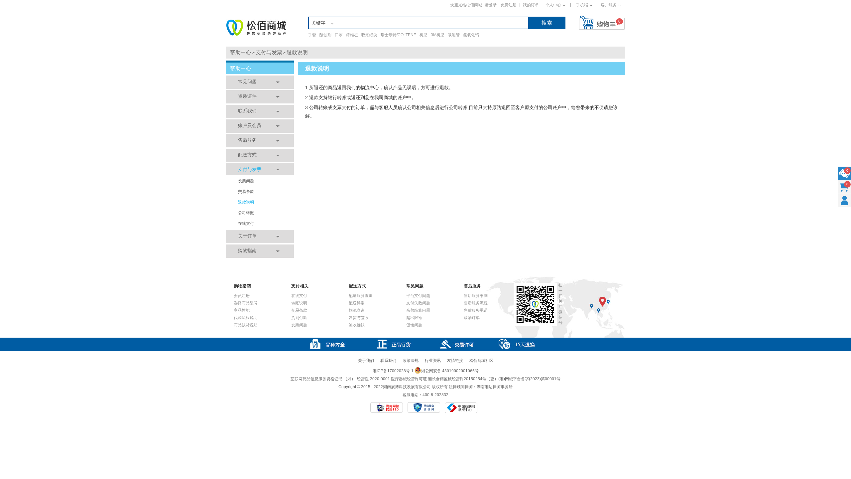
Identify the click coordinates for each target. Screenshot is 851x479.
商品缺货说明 (246, 325)
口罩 (339, 35)
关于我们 (366, 360)
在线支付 (246, 223)
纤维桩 (352, 35)
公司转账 (246, 213)
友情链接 (455, 360)
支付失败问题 (418, 303)
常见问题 (247, 81)
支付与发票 (269, 52)
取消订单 (472, 317)
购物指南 (247, 250)
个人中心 (553, 5)
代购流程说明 (246, 317)
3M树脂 (437, 35)
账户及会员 (249, 125)
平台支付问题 (418, 295)
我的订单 (531, 5)
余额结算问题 (418, 310)
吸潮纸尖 (369, 35)
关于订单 (247, 236)
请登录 (491, 5)
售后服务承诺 (476, 310)
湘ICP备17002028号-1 (393, 371)
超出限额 (414, 317)
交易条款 (246, 191)
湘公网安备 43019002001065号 (450, 371)
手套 (312, 35)
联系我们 (247, 110)
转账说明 (299, 303)
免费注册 (509, 5)
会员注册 (242, 295)
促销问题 (414, 325)
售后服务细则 (476, 295)
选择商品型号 (246, 303)
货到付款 (299, 317)
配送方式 (247, 154)
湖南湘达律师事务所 (495, 387)
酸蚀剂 (325, 35)
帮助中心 (240, 52)
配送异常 (357, 303)
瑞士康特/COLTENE (398, 35)
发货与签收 (359, 317)
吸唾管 (454, 35)
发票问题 (246, 181)
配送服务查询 (361, 295)
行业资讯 (433, 360)
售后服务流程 (476, 303)
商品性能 (242, 310)
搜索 (547, 23)
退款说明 (297, 52)
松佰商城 (256, 28)
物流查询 (357, 310)
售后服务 (247, 140)
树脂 (423, 35)
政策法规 (411, 360)
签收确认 (357, 325)
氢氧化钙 (471, 35)
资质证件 (247, 96)
